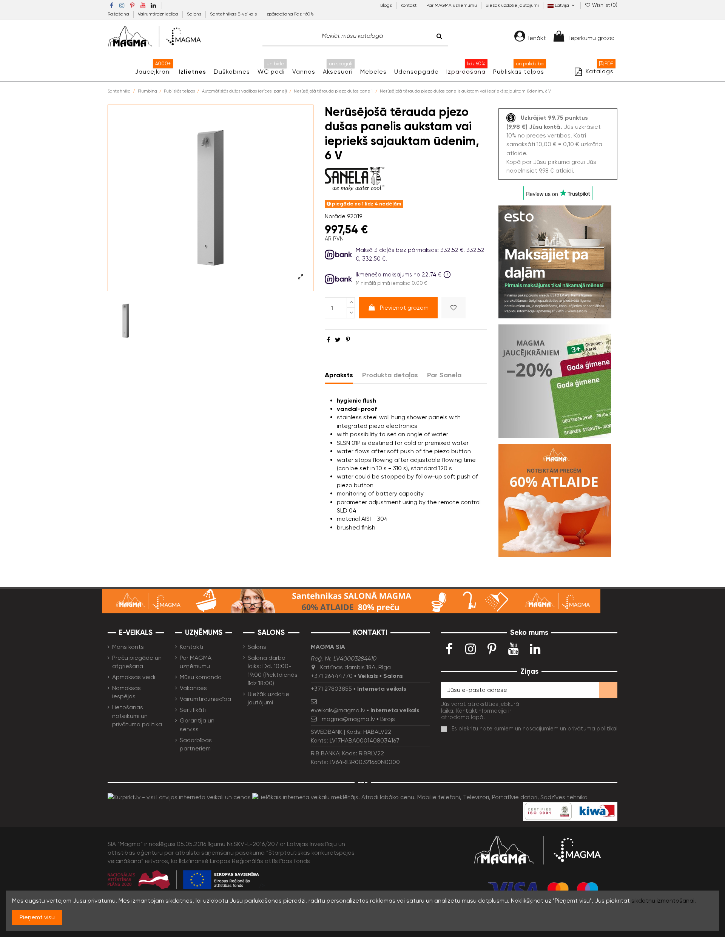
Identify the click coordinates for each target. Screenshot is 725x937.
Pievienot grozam (404, 307)
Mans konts (128, 646)
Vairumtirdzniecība (158, 14)
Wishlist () (604, 5)
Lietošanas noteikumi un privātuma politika (137, 716)
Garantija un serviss (197, 724)
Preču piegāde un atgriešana (137, 662)
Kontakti (410, 5)
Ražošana (119, 14)
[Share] (328, 339)
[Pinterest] (348, 339)
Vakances (193, 688)
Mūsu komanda (201, 677)
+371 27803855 (331, 688)
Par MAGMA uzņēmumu (452, 5)
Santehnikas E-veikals (234, 14)
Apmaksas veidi (133, 677)
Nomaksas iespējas (126, 692)
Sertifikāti (193, 709)
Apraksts (339, 375)
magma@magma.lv (348, 718)
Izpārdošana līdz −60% (289, 14)
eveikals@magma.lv (338, 710)
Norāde (335, 216)
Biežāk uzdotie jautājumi (512, 5)
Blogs (386, 5)
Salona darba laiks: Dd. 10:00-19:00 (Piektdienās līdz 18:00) (273, 670)
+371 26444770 (332, 675)
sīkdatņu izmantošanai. (663, 900)
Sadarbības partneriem (196, 744)
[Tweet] (338, 339)
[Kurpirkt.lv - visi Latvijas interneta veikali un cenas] (179, 796)
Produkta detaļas (390, 375)
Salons (194, 14)
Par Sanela (444, 375)
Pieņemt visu (37, 917)
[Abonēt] (608, 690)
